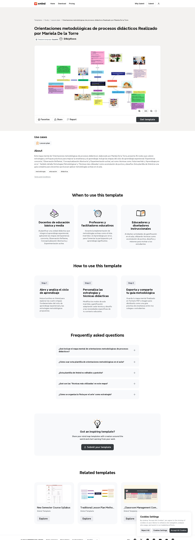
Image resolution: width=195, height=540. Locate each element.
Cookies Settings (160, 530)
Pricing (72, 3)
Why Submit (139, 3)
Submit (151, 3)
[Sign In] (159, 4)
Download (62, 3)
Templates (38, 20)
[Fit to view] (155, 111)
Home (52, 3)
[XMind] (39, 3)
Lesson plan (55, 20)
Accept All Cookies (178, 530)
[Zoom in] (139, 111)
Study (46, 20)
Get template (147, 119)
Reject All (146, 530)
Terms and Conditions (42, 177)
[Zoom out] (151, 111)
